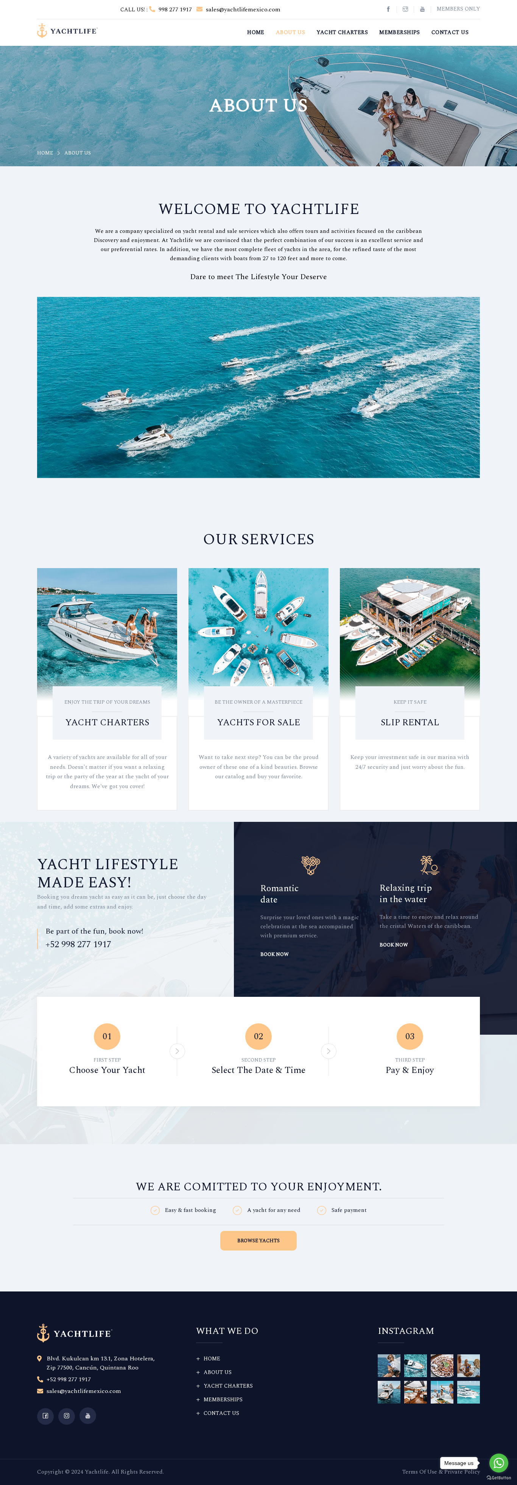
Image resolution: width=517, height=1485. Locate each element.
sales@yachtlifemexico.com (242, 9)
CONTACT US (450, 32)
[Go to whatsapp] (498, 1463)
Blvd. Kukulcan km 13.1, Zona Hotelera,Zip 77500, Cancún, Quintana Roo (101, 1363)
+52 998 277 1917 (78, 944)
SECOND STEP (258, 1060)
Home (45, 153)
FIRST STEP (107, 1060)
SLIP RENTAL (410, 722)
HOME (256, 32)
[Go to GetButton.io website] (499, 1477)
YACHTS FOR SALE (258, 722)
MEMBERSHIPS (399, 32)
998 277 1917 (174, 9)
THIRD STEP (410, 1060)
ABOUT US (290, 32)
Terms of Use (419, 1472)
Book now (274, 945)
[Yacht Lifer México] (67, 30)
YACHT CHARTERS (342, 32)
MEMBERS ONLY (458, 9)
